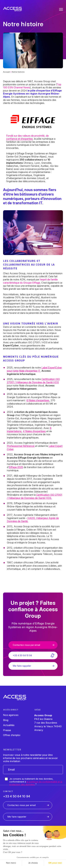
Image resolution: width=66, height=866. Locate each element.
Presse (7, 730)
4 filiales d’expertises (34, 431)
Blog (5, 720)
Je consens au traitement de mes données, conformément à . (35, 781)
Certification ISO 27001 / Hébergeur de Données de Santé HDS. (34, 496)
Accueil (6, 72)
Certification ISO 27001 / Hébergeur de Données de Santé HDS (33, 381)
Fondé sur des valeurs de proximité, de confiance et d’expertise (27, 137)
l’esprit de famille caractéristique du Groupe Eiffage (30, 281)
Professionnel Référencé (21, 446)
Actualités (9, 725)
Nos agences (10, 715)
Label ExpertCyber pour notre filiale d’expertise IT (34, 369)
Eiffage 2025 (16, 467)
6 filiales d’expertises (38, 400)
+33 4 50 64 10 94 (16, 796)
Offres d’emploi (11, 735)
